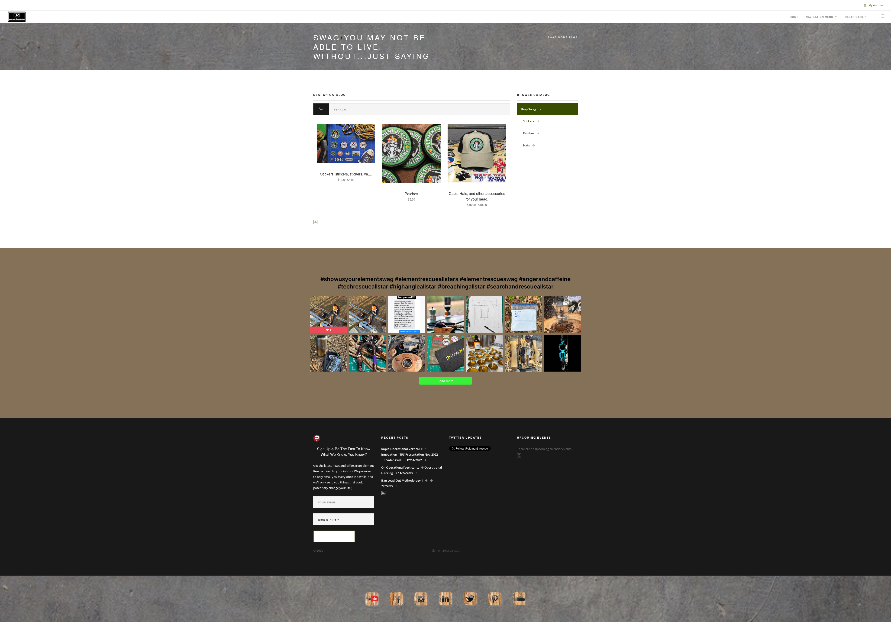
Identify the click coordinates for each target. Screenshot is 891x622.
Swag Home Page (563, 37)
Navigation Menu (819, 17)
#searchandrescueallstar (520, 286)
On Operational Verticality (400, 467)
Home (794, 17)
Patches (529, 133)
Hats (526, 145)
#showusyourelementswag (357, 279)
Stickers (529, 121)
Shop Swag (528, 109)
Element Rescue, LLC (445, 550)
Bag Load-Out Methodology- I (402, 480)
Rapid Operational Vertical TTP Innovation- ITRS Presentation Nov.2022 (409, 452)
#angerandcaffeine (545, 279)
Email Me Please (334, 537)
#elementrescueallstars (426, 279)
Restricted (854, 17)
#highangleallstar (413, 286)
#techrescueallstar (363, 286)
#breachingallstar (461, 286)
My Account (876, 5)
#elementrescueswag (489, 279)
